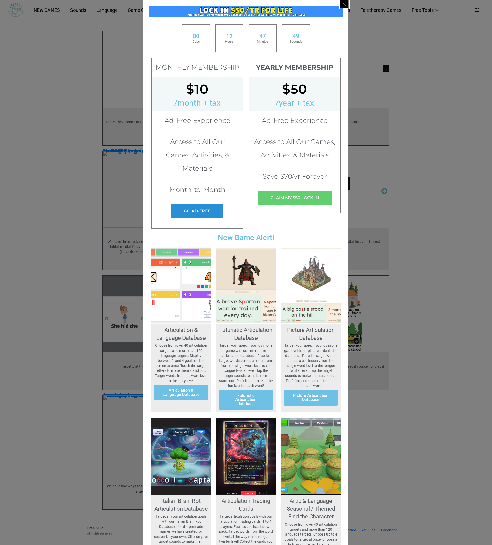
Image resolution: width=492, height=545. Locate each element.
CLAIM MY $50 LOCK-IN (295, 197)
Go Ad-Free (197, 211)
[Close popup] (344, 4)
